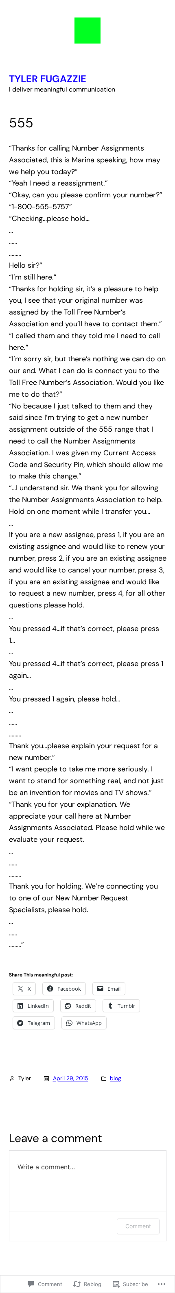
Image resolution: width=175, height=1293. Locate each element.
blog (115, 1078)
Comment (138, 1226)
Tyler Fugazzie (47, 78)
